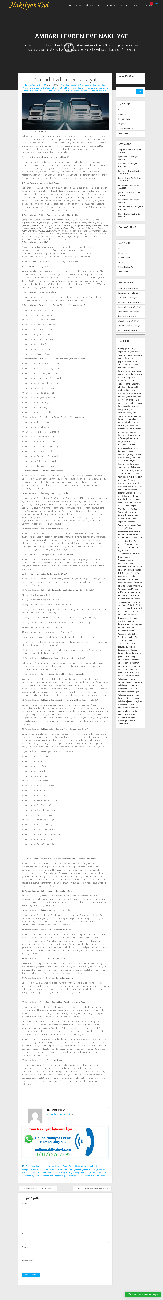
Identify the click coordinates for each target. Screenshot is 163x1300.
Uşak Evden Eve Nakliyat (128, 156)
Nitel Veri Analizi (131, 563)
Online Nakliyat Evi (56, 90)
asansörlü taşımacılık (49, 1169)
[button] (143, 1294)
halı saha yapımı (133, 499)
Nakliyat (43, 90)
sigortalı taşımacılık (40, 1175)
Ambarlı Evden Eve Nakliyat (35, 87)
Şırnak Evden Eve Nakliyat (128, 185)
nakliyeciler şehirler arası (129, 669)
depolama (69, 1169)
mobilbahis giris (125, 428)
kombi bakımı (130, 486)
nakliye (25, 1172)
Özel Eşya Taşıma (73, 90)
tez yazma (130, 377)
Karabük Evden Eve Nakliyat (129, 207)
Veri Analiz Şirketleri (127, 605)
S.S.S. (134, 5)
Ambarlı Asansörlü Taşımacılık (76, 85)
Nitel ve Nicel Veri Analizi (129, 576)
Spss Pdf (122, 569)
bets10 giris (123, 425)
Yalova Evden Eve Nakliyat (128, 199)
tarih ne (122, 390)
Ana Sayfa (75, 5)
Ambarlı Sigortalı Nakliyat (58, 87)
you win (130, 415)
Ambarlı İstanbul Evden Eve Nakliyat (64, 1166)
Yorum (25, 1203)
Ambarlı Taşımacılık (79, 87)
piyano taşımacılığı (71, 1172)
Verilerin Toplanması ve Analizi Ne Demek (129, 553)
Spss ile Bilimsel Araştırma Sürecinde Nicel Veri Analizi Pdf (130, 589)
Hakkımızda (122, 114)
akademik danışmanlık (128, 387)
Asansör (36, 1169)
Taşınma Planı (95, 90)
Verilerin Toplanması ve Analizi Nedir (127, 560)
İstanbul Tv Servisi (126, 653)
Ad (23, 1233)
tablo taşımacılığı (57, 1175)
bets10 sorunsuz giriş (132, 435)
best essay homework (128, 406)
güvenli (85, 1169)
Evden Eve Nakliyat (30, 90)
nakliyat (102, 1169)
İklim (91, 1169)
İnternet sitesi (27, 1260)
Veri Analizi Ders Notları (128, 534)
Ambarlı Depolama (98, 85)
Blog (124, 5)
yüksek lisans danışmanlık (129, 383)
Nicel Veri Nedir (129, 592)
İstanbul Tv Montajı (126, 646)
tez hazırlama (124, 367)
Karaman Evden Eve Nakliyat (129, 171)
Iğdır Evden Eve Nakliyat (128, 192)
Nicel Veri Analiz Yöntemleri (130, 566)
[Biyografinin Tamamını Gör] (72, 1114)
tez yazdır (131, 371)
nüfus (39, 1172)
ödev (126, 374)
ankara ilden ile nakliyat (128, 659)
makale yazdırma (134, 355)
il (94, 1169)
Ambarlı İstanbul (40, 1166)
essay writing (124, 409)
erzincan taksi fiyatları (128, 711)
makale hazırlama (132, 364)
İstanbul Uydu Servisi (127, 650)
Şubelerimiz (123, 133)
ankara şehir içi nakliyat (128, 662)
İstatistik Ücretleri (126, 515)
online (59, 1172)
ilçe (96, 1169)
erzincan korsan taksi (132, 704)
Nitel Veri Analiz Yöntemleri (130, 582)
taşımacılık (77, 1175)
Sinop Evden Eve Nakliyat (128, 149)
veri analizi (123, 358)
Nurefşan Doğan (35, 85)
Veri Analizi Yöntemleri (128, 537)
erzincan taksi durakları (128, 707)
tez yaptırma (132, 351)
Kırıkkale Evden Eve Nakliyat (129, 178)
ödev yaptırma (125, 348)
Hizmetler (92, 5)
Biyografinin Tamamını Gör (59, 1114)
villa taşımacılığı (98, 1175)
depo (62, 1169)
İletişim (147, 5)
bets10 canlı (134, 422)
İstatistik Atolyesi (126, 624)
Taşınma (85, 90)
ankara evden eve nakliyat (129, 666)
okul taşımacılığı (49, 1172)
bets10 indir (134, 425)
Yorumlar (110, 5)
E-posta (26, 1247)
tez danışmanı (130, 380)
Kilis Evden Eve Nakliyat (127, 214)
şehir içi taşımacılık (88, 1172)
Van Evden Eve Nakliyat (127, 163)
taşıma (69, 1175)
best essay (137, 403)
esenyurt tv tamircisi (127, 502)
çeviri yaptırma (131, 476)
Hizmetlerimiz (124, 119)
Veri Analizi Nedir (132, 531)
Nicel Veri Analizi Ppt (131, 573)
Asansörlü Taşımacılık (98, 87)
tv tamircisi (129, 473)
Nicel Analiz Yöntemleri (128, 579)
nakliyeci (32, 1172)
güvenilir (78, 1169)
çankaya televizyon (133, 457)
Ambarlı (29, 1166)
